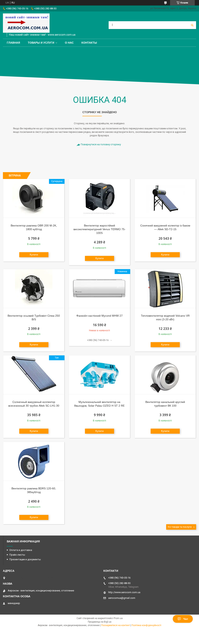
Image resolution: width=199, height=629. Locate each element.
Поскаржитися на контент (115, 625)
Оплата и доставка (20, 550)
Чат (185, 618)
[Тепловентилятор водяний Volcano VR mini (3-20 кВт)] (165, 288)
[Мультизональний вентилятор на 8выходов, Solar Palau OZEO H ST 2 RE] (99, 374)
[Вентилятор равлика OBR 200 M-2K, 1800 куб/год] (33, 198)
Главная (13, 42)
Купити (34, 254)
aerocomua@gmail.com (121, 597)
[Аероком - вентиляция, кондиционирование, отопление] (26, 23)
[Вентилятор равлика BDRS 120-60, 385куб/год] (33, 461)
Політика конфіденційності (146, 625)
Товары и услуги (41, 42)
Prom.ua (118, 618)
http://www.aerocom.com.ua (124, 592)
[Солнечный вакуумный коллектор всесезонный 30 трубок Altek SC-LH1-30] (33, 374)
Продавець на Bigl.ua (99, 621)
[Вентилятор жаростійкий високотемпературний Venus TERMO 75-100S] (99, 198)
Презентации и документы (25, 559)
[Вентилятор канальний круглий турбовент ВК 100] (165, 374)
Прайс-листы (17, 554)
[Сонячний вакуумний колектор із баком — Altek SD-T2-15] (165, 198)
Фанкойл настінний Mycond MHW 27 (99, 315)
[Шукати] (192, 25)
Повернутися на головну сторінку (101, 144)
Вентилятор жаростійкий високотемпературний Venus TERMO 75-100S (99, 229)
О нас (69, 42)
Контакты (89, 42)
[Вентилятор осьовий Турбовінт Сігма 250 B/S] (33, 288)
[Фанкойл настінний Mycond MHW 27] (99, 288)
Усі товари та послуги (180, 527)
